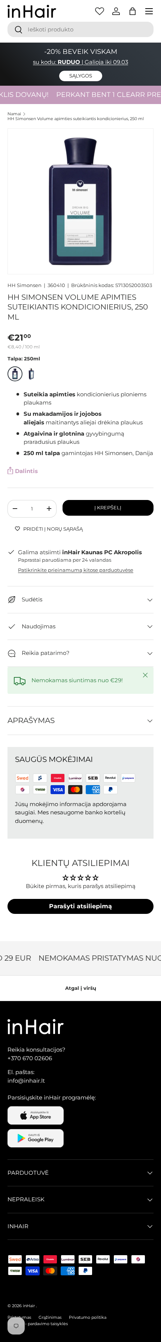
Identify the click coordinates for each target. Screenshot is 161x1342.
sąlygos (80, 76)
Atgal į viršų (80, 988)
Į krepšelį (107, 507)
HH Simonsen (24, 285)
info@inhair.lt (26, 1080)
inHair (29, 1305)
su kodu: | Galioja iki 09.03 (80, 61)
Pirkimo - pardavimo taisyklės (37, 1323)
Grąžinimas (50, 1317)
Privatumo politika (87, 1317)
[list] (80, 201)
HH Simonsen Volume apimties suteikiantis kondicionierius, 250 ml (75, 119)
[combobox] (80, 29)
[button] (132, 11)
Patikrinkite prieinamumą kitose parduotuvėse (75, 570)
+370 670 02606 (29, 1058)
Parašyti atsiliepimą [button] (80, 906)
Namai (14, 114)
